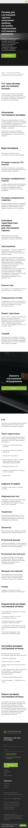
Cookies (12, 824)
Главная (2, 72)
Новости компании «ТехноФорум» (13, 72)
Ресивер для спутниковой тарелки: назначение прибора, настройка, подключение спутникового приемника (12, 75)
